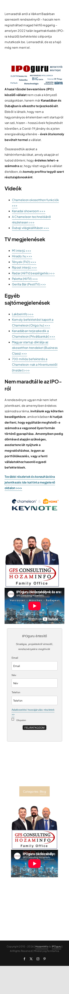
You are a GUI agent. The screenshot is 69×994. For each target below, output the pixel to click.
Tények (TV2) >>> (24, 262)
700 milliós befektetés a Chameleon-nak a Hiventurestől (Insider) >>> (34, 364)
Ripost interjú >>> (24, 267)
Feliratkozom (34, 727)
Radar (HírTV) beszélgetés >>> (33, 273)
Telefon (16, 692)
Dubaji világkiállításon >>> (30, 228)
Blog (43, 791)
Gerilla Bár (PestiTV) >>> (29, 284)
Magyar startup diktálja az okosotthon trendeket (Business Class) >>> (35, 347)
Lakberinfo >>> (23, 314)
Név (14, 675)
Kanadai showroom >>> (28, 211)
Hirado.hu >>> (22, 256)
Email (15, 657)
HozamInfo (41, 946)
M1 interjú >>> (21, 250)
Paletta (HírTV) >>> (25, 279)
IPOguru (56, 946)
